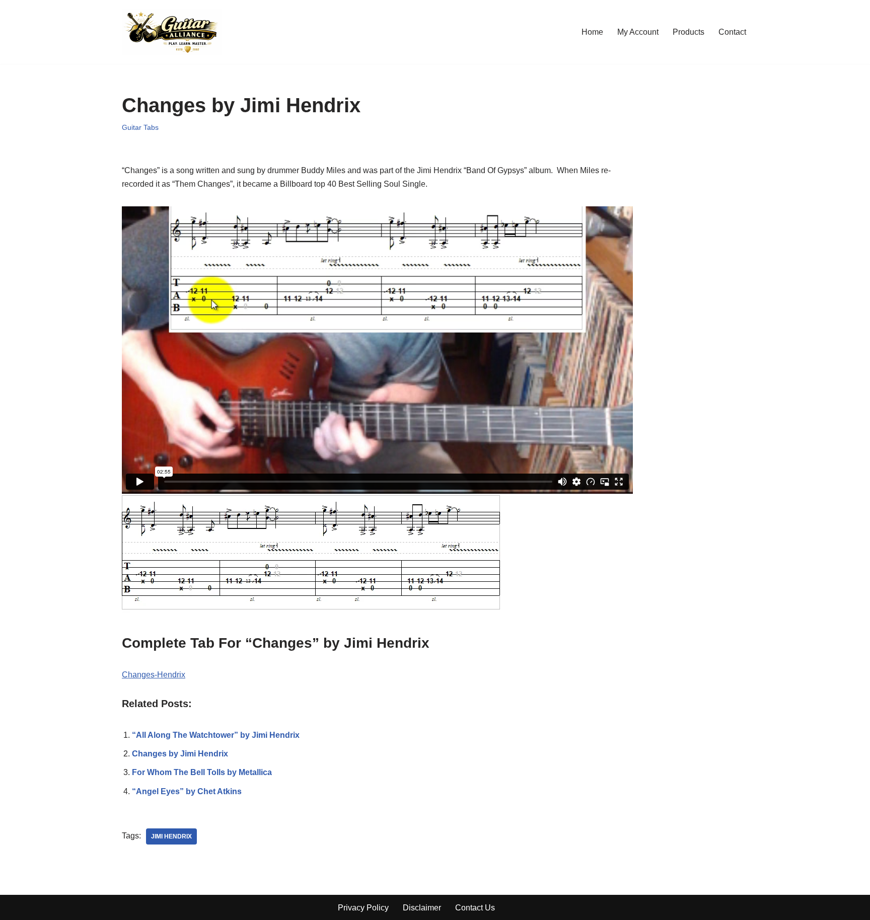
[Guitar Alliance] (172, 32)
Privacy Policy (363, 907)
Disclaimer (422, 907)
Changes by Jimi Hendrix (180, 753)
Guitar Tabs (140, 127)
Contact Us (475, 907)
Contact (732, 32)
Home (592, 32)
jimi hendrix (171, 836)
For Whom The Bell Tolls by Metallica (202, 772)
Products (688, 32)
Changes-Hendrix (153, 674)
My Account (638, 32)
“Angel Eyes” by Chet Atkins (187, 791)
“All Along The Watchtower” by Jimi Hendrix (216, 735)
